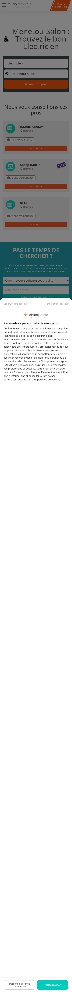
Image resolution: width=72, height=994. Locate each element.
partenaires (33, 332)
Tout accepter (52, 984)
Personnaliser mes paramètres (19, 985)
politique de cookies (48, 379)
